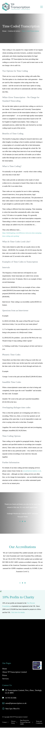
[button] (20, 521)
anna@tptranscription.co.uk (32, 471)
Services (5, 679)
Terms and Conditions (39, 722)
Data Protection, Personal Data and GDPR (25, 722)
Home (4, 31)
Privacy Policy (13, 722)
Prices (4, 675)
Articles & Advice (14, 31)
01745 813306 (10, 698)
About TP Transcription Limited (14, 672)
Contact (4, 722)
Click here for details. (18, 612)
